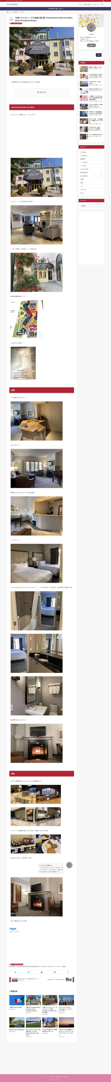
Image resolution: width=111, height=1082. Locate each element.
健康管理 (82, 159)
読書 (81, 182)
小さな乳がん (83, 155)
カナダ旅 (13, 23)
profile (91, 45)
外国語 (82, 179)
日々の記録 (83, 152)
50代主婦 (13, 966)
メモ (81, 186)
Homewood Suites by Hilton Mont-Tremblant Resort (28, 966)
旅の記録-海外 (19, 23)
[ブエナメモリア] (12, 4)
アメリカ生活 (43, 966)
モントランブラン (57, 966)
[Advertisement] (41, 946)
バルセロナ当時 (84, 169)
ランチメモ (83, 189)
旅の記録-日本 (84, 176)
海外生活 (64, 966)
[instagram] (103, 1)
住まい (82, 193)
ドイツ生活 (83, 165)
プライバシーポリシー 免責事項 (52, 1077)
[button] (102, 4)
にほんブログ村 (13, 931)
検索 (99, 55)
